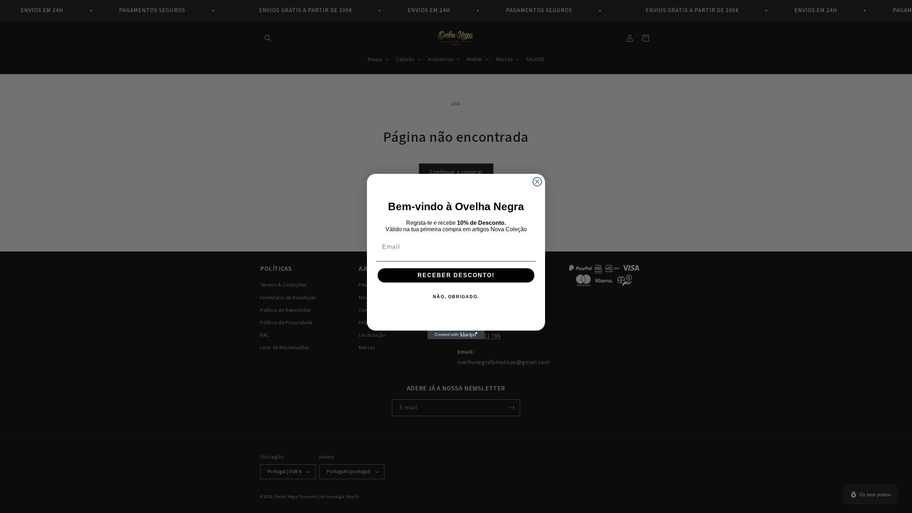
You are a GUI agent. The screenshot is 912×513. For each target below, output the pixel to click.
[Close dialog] (537, 181)
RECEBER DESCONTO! (456, 275)
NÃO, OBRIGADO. (456, 296)
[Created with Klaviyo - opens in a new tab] (456, 335)
